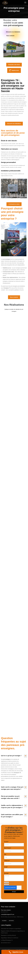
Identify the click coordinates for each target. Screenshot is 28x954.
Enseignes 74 (13, 949)
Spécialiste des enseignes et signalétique (11, 928)
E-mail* (6, 867)
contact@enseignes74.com (7, 914)
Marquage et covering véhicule (8, 935)
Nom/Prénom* (7, 848)
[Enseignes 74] (5, 3)
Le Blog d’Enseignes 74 (7, 940)
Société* (6, 841)
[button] (14, 754)
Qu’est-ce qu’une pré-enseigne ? (11, 755)
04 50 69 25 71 (4, 912)
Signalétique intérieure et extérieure (9, 937)
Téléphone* (7, 860)
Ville (5, 854)
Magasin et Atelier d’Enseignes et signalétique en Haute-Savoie (13, 931)
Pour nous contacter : (6, 910)
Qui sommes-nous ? (6, 942)
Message (6, 873)
